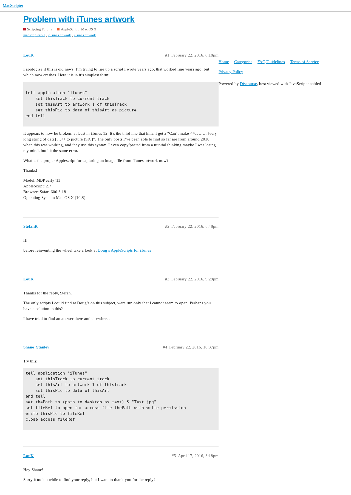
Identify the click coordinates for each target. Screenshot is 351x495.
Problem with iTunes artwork (79, 19)
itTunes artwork (59, 35)
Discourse (248, 83)
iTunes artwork (85, 35)
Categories (243, 62)
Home (224, 62)
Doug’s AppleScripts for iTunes (124, 250)
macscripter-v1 (34, 35)
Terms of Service (304, 62)
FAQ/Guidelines (271, 62)
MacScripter (13, 5)
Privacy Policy (231, 71)
